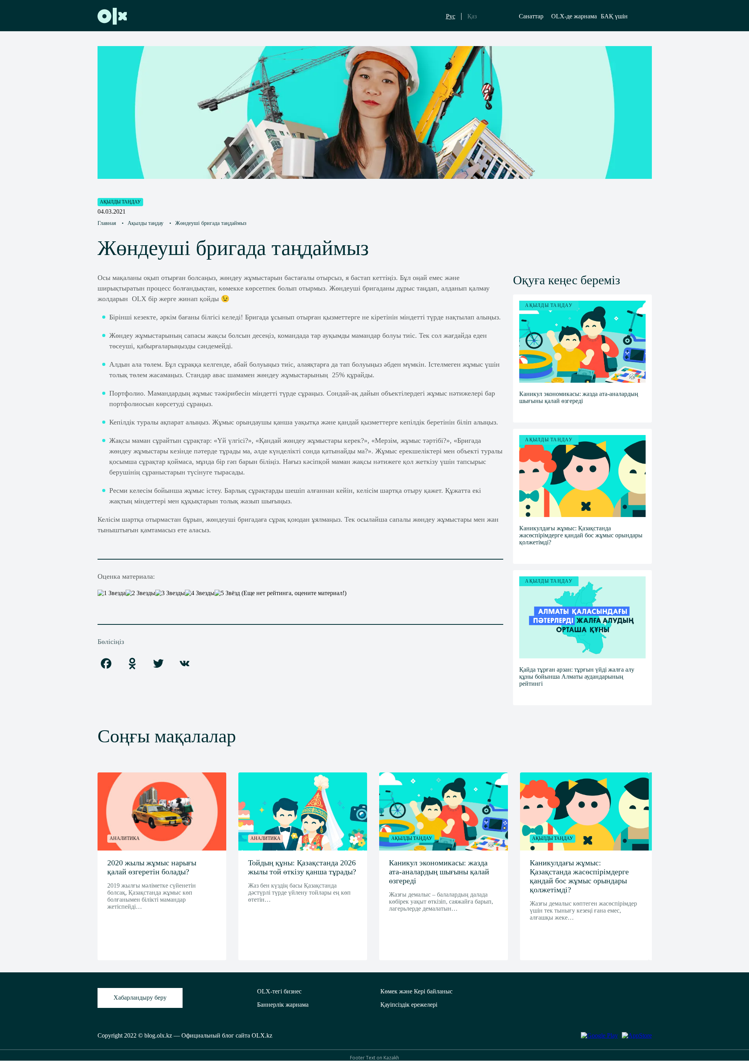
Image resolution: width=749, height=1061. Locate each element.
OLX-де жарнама (574, 16)
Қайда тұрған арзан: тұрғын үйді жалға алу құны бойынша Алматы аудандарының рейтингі (576, 676)
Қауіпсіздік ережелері (408, 1004)
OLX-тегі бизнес (279, 991)
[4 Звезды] (200, 593)
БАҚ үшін (614, 16)
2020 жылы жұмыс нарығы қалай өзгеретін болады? (151, 867)
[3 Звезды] (170, 593)
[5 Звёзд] (227, 593)
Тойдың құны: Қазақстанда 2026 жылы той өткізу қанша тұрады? (302, 867)
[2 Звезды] (140, 593)
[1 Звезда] (112, 593)
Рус (450, 16)
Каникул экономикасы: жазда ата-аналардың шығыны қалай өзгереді (578, 397)
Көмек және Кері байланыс (416, 991)
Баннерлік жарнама (283, 1004)
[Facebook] (106, 664)
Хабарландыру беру (140, 997)
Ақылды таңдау (120, 202)
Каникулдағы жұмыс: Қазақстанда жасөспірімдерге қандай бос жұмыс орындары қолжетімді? (581, 535)
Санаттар (531, 16)
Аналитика (125, 838)
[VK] (184, 664)
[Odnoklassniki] (132, 664)
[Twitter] (158, 664)
